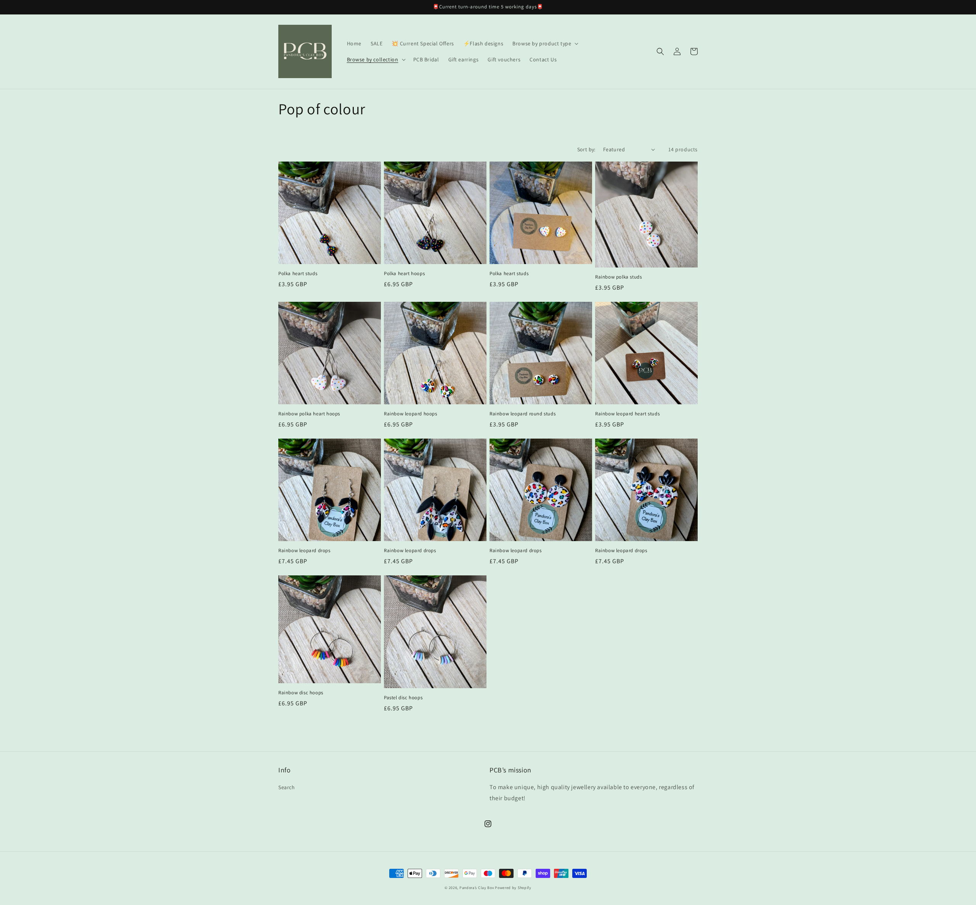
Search (286, 787)
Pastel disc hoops (403, 698)
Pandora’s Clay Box (477, 887)
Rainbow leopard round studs (522, 414)
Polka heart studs (297, 274)
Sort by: (586, 149)
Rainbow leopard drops (304, 551)
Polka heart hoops (404, 274)
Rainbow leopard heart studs (627, 414)
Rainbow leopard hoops (410, 414)
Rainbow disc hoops (300, 693)
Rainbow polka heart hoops (309, 414)
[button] (544, 43)
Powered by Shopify (513, 887)
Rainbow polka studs (618, 277)
